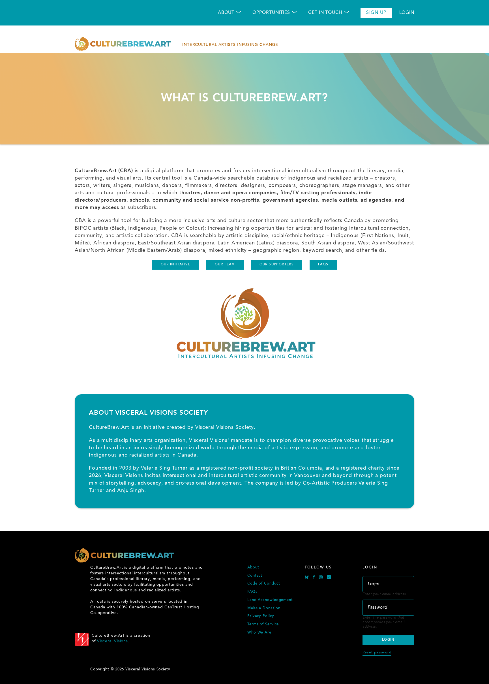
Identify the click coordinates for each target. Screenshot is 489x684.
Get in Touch (325, 12)
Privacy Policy (260, 616)
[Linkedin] (329, 578)
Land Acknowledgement (270, 600)
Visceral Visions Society (224, 427)
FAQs (252, 592)
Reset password (377, 652)
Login (407, 12)
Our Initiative (175, 264)
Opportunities (271, 12)
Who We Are (259, 632)
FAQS (323, 264)
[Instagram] (321, 578)
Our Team (225, 264)
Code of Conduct (263, 583)
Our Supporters (276, 264)
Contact (254, 576)
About (226, 12)
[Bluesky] (307, 578)
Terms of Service (263, 624)
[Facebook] (314, 578)
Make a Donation (263, 608)
